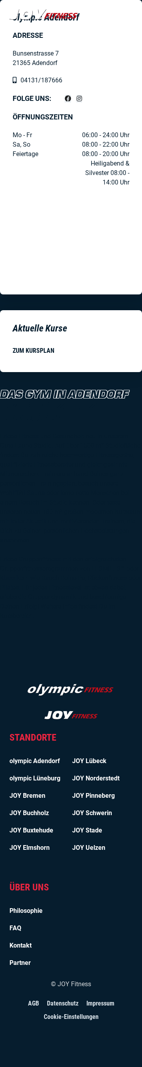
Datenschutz (62, 1003)
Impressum (100, 1003)
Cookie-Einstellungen (71, 1016)
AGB (33, 1003)
